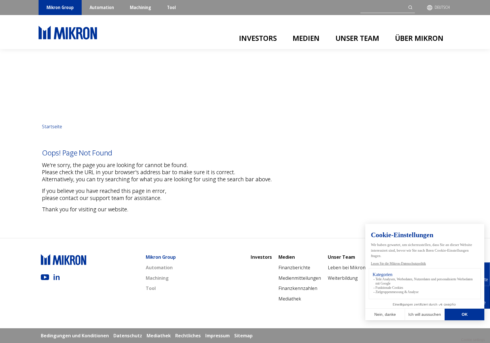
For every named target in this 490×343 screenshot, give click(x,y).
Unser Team (357, 38)
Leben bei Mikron (347, 267)
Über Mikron (419, 38)
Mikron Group (60, 7)
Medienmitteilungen (299, 278)
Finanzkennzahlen (297, 288)
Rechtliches (188, 336)
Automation (102, 7)
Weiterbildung (343, 278)
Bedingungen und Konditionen (75, 336)
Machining (140, 7)
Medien (306, 38)
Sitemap (243, 336)
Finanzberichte (294, 267)
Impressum (217, 336)
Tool (171, 7)
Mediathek (289, 299)
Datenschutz (127, 336)
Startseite (52, 126)
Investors (258, 38)
